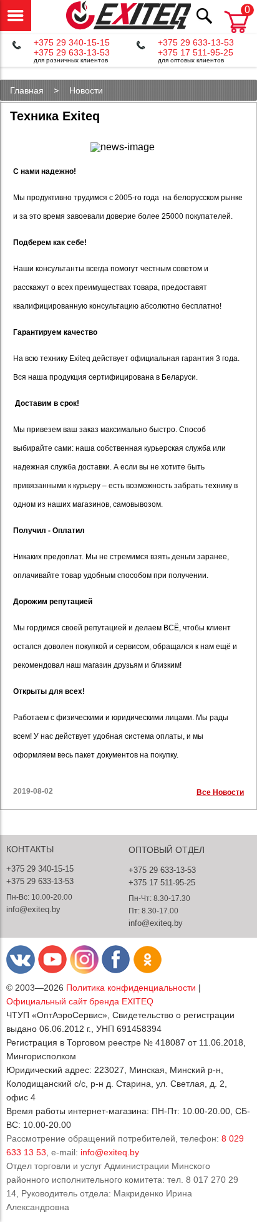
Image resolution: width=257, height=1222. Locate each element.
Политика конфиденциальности (131, 988)
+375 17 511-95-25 (195, 52)
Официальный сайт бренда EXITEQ (79, 1001)
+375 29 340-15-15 (72, 42)
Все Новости (220, 792)
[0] (236, 34)
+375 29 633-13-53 (72, 52)
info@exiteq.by (33, 909)
